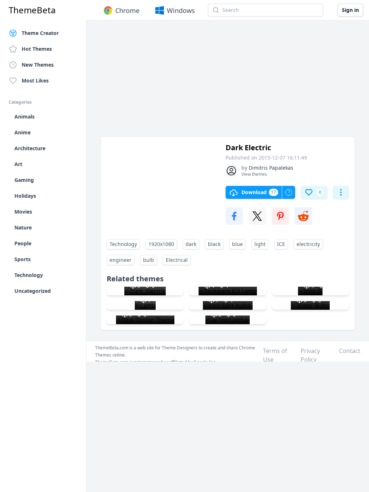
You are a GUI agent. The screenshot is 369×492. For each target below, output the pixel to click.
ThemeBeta (32, 10)
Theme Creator (40, 33)
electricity (308, 244)
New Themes (38, 64)
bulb (148, 259)
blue (237, 244)
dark (191, 244)
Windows (181, 10)
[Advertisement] (228, 82)
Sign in (350, 9)
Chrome (127, 10)
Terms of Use (275, 355)
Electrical (177, 259)
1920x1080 (161, 244)
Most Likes (35, 80)
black (214, 244)
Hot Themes (37, 48)
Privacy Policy (310, 355)
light (260, 244)
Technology (123, 244)
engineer (121, 259)
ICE (281, 244)
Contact (349, 351)
